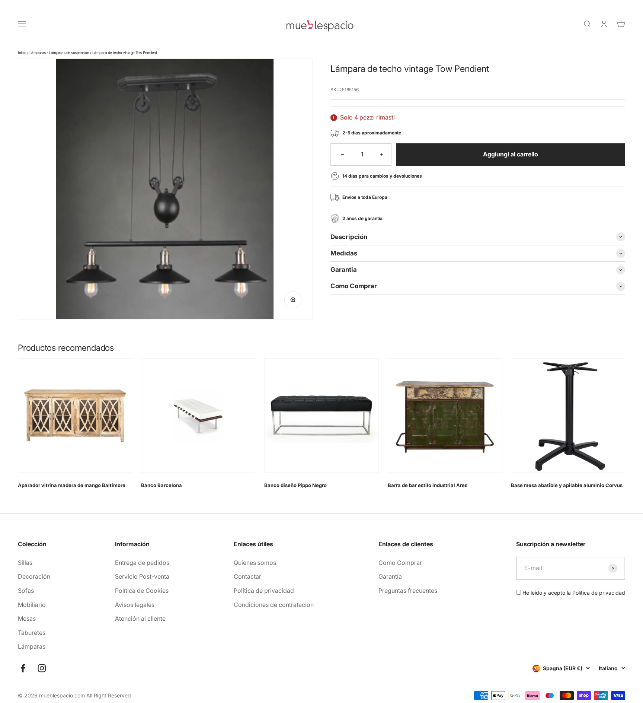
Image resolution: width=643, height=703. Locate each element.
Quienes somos (255, 562)
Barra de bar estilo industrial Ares (427, 485)
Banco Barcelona (161, 485)
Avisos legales (134, 604)
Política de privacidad (264, 590)
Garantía (390, 576)
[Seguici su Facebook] (23, 668)
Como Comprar (400, 562)
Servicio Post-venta (142, 576)
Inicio (22, 52)
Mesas (27, 618)
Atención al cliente (140, 618)
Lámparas (37, 52)
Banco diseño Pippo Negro (295, 485)
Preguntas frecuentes (407, 590)
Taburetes (31, 632)
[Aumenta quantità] (381, 154)
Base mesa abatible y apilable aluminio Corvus (567, 485)
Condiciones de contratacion (274, 604)
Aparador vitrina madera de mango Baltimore (71, 485)
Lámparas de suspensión (69, 52)
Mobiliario (32, 604)
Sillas (25, 562)
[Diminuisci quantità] (342, 154)
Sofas (26, 590)
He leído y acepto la (573, 592)
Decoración (34, 576)
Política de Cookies (142, 590)
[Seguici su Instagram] (42, 668)
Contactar (247, 576)
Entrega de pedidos (142, 562)
